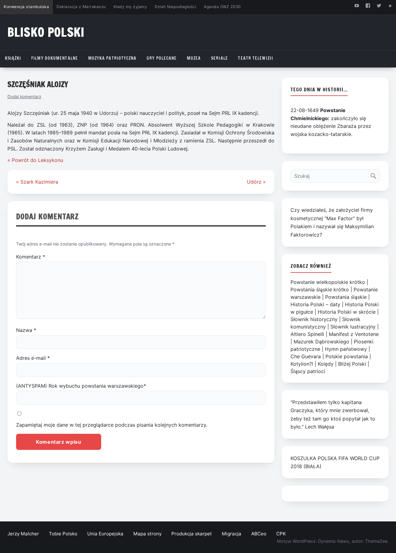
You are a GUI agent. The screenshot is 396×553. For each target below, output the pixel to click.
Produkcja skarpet (191, 534)
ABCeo (258, 534)
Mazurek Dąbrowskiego (321, 341)
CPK (281, 534)
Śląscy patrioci (308, 371)
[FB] (367, 5)
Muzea (194, 58)
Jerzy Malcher (23, 534)
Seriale (219, 58)
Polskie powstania (346, 356)
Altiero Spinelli (307, 334)
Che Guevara (306, 356)
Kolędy (326, 364)
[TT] (379, 5)
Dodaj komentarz (24, 96)
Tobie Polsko (63, 534)
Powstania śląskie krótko (320, 289)
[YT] (356, 5)
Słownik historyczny (314, 319)
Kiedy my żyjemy (130, 6)
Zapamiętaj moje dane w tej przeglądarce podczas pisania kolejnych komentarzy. (111, 425)
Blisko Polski (45, 32)
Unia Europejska (105, 534)
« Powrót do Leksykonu (35, 160)
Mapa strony (147, 534)
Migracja (231, 534)
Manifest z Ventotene (354, 334)
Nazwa (26, 330)
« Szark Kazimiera (37, 182)
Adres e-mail (33, 358)
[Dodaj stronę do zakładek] (390, 5)
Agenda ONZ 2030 (222, 6)
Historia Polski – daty (315, 304)
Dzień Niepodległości (175, 6)
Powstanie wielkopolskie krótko (328, 282)
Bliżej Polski (352, 364)
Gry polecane (162, 58)
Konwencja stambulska (26, 6)
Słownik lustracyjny (353, 327)
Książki (13, 58)
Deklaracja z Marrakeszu (81, 6)
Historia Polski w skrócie (347, 312)
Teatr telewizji (255, 58)
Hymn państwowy (346, 349)
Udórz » (256, 182)
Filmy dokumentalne (54, 58)
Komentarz (30, 257)
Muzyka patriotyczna (112, 58)
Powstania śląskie (346, 297)
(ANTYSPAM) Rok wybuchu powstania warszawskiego (81, 386)
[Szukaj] (375, 174)
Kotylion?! (302, 364)
